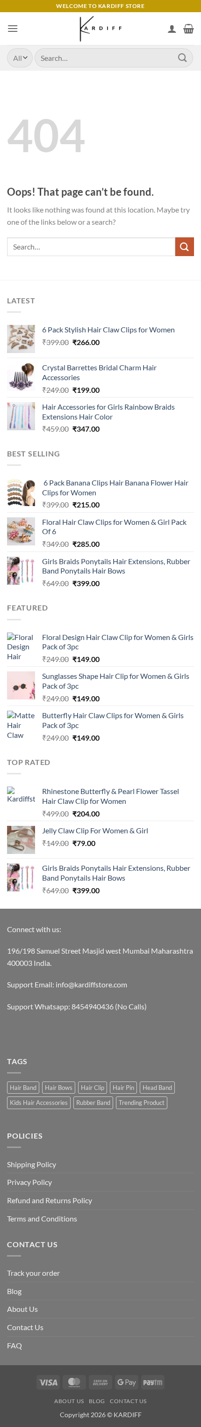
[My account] (172, 28)
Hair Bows (58, 1087)
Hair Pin (123, 1087)
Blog (14, 1291)
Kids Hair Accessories (39, 1102)
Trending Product (142, 1102)
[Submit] (182, 58)
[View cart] (188, 28)
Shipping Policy (31, 1164)
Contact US (128, 1401)
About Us (22, 1308)
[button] (12, 28)
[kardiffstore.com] (100, 28)
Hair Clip (92, 1087)
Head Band (157, 1087)
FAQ (14, 1345)
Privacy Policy (29, 1181)
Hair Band (23, 1087)
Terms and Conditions (42, 1218)
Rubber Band (93, 1102)
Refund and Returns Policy (49, 1200)
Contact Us (25, 1327)
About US (69, 1401)
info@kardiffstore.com (91, 984)
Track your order (33, 1272)
